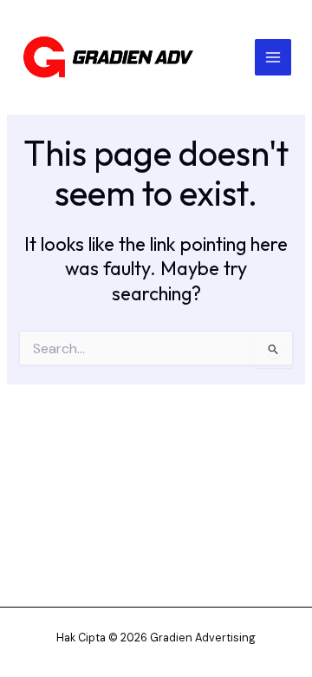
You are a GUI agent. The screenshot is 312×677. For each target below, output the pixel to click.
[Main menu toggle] (273, 57)
